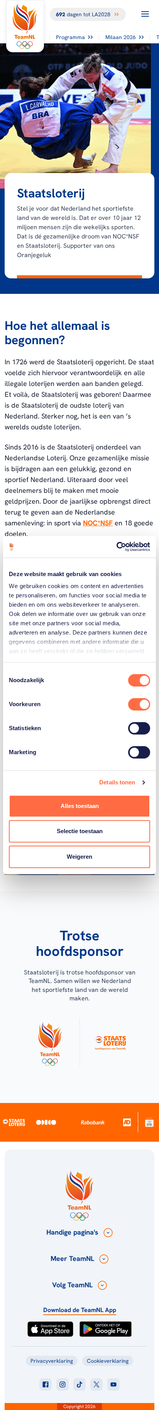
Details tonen (117, 782)
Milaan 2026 (120, 37)
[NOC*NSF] (149, 1122)
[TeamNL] (49, 1042)
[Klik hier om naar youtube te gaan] (113, 1384)
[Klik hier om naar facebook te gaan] (45, 1384)
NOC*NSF (98, 522)
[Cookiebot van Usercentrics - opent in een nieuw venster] (116, 547)
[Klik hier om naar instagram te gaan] (62, 1384)
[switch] (139, 704)
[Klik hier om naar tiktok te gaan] (79, 1384)
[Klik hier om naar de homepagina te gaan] (25, 26)
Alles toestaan (80, 806)
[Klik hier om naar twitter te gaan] (96, 1384)
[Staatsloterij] (14, 1122)
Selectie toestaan (80, 831)
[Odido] (46, 1122)
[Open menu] (145, 14)
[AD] (127, 1122)
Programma (70, 37)
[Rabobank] (93, 1122)
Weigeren (79, 856)
